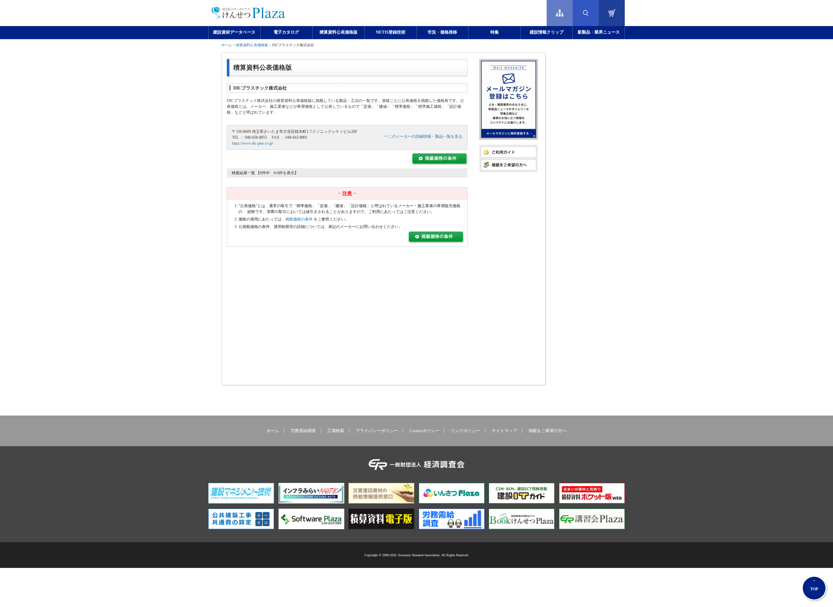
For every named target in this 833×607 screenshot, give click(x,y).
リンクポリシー (465, 431)
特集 (494, 32)
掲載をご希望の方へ (547, 431)
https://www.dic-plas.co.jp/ (252, 143)
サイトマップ (504, 431)
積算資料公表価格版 (339, 32)
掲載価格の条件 (299, 219)
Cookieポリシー (424, 431)
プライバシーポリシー (377, 431)
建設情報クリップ (547, 32)
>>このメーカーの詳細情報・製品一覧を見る (423, 136)
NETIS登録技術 (390, 32)
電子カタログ (286, 32)
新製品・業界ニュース (599, 32)
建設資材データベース (234, 32)
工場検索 (335, 431)
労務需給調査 (303, 431)
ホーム (226, 45)
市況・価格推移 (442, 32)
